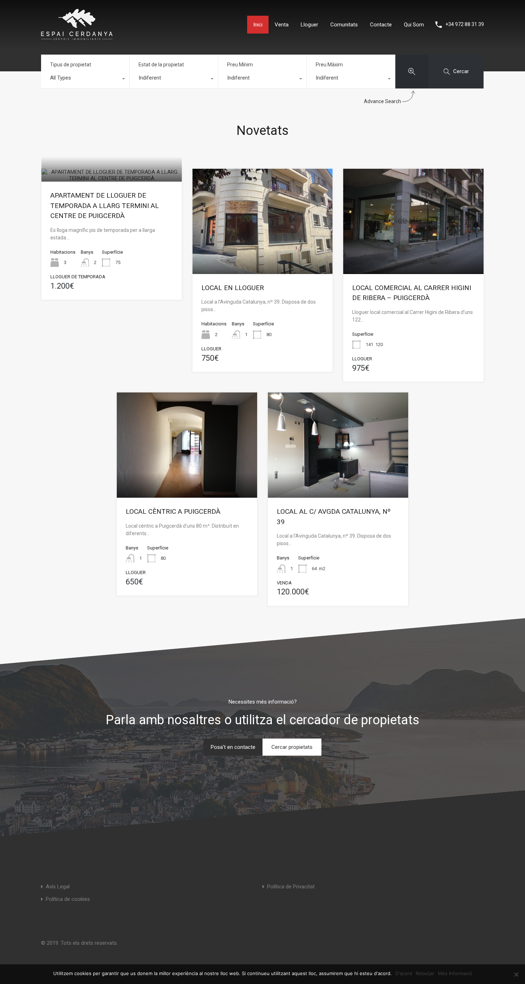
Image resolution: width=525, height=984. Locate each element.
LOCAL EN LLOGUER (232, 288)
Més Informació (455, 973)
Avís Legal (58, 886)
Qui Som (414, 24)
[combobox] (85, 79)
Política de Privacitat (291, 886)
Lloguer (309, 24)
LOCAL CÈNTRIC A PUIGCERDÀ (173, 511)
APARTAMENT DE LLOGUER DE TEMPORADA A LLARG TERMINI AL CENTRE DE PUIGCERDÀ (104, 205)
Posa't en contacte (233, 747)
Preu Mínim (240, 64)
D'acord (403, 973)
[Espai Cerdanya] (76, 37)
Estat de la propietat (161, 64)
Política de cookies (68, 899)
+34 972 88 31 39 (464, 24)
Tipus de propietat (70, 64)
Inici (257, 24)
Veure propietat (111, 179)
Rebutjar (425, 973)
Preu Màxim (329, 64)
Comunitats (344, 24)
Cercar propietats (291, 747)
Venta (282, 24)
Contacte (381, 24)
